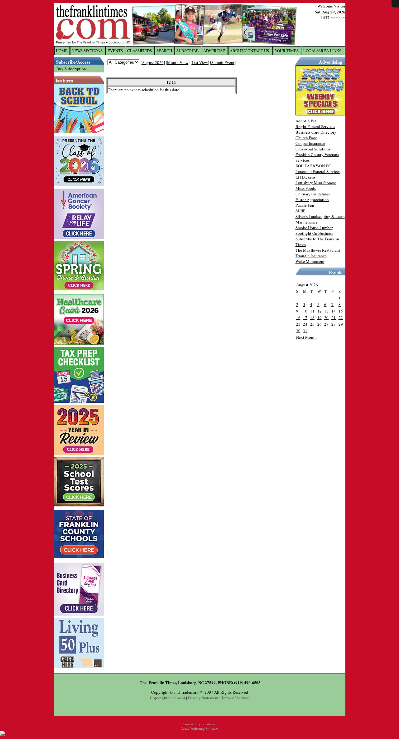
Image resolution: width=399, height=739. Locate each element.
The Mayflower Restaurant (318, 250)
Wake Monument (310, 261)
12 (319, 311)
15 (341, 311)
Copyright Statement (167, 698)
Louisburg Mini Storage (316, 182)
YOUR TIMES (287, 50)
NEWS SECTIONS (87, 50)
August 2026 (153, 62)
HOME (62, 50)
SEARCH (164, 50)
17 (305, 317)
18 (312, 317)
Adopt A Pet (306, 121)
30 (298, 330)
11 (312, 311)
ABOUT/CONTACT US (249, 50)
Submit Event (222, 62)
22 (341, 317)
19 (319, 317)
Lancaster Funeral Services (318, 171)
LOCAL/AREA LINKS (322, 50)
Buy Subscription (71, 68)
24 (305, 324)
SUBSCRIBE (187, 50)
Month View (177, 62)
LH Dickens (305, 177)
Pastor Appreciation (312, 199)
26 (319, 324)
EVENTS (115, 50)
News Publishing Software (200, 728)
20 (326, 317)
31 (305, 330)
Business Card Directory (316, 132)
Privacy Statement (203, 698)
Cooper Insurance (310, 143)
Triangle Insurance (311, 256)
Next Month (306, 337)
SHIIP (300, 211)
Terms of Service (235, 698)
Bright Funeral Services (315, 126)
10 (305, 311)
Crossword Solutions (313, 149)
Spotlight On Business (314, 233)
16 (298, 317)
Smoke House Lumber (314, 227)
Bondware (208, 724)
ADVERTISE (214, 50)
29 (341, 324)
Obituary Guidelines (313, 194)
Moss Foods (306, 188)
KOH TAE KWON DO (313, 166)
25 (312, 324)
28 (333, 324)
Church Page (306, 137)
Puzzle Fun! (305, 205)
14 (333, 311)
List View (200, 62)
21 (333, 317)
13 (326, 311)
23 (298, 324)
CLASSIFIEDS (139, 50)
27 (326, 324)
